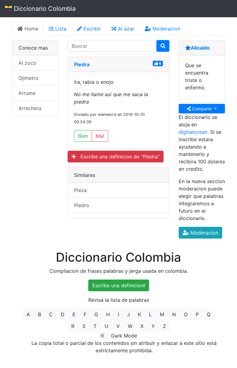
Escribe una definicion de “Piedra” (118, 156)
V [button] (118, 326)
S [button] (83, 326)
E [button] (74, 314)
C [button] (51, 314)
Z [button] (164, 326)
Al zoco (27, 63)
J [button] (128, 314)
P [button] (197, 314)
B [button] (39, 314)
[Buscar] (162, 46)
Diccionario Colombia (44, 8)
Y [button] (153, 326)
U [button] (106, 326)
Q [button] (208, 314)
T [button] (95, 326)
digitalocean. (194, 132)
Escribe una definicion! (118, 285)
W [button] (130, 326)
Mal (100, 136)
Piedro (81, 205)
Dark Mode (124, 336)
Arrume (27, 93)
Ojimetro (29, 78)
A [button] (28, 314)
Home (30, 29)
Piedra (81, 64)
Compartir (202, 108)
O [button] (186, 314)
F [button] (85, 314)
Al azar (125, 29)
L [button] (150, 314)
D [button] (62, 314)
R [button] (72, 326)
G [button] (96, 314)
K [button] (139, 314)
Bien (83, 136)
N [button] (174, 314)
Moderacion (165, 29)
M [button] (162, 314)
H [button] (108, 314)
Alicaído (200, 48)
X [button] (141, 326)
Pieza (80, 190)
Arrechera (30, 108)
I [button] (118, 314)
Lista (60, 29)
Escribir (91, 29)
